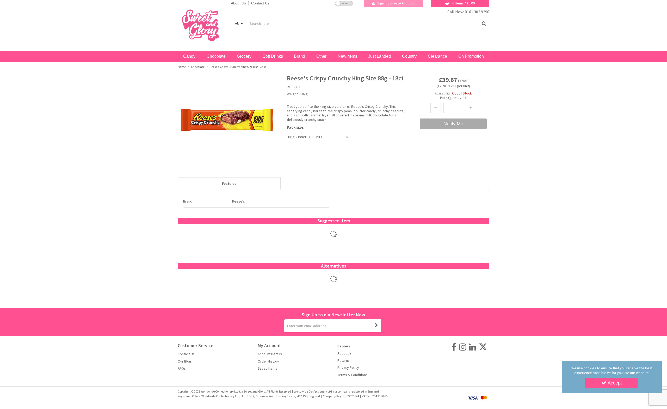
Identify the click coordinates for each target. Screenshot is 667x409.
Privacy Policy (348, 367)
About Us (238, 3)
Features (229, 183)
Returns (343, 360)
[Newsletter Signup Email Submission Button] (376, 325)
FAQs (182, 368)
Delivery (343, 346)
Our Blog (184, 361)
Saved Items (267, 368)
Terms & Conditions (352, 375)
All (237, 23)
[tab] (229, 183)
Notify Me (453, 123)
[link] (454, 347)
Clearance (437, 56)
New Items (347, 56)
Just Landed (379, 56)
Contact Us (260, 3)
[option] (333, 240)
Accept (615, 383)
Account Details (270, 354)
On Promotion (471, 56)
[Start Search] (484, 23)
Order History (268, 361)
